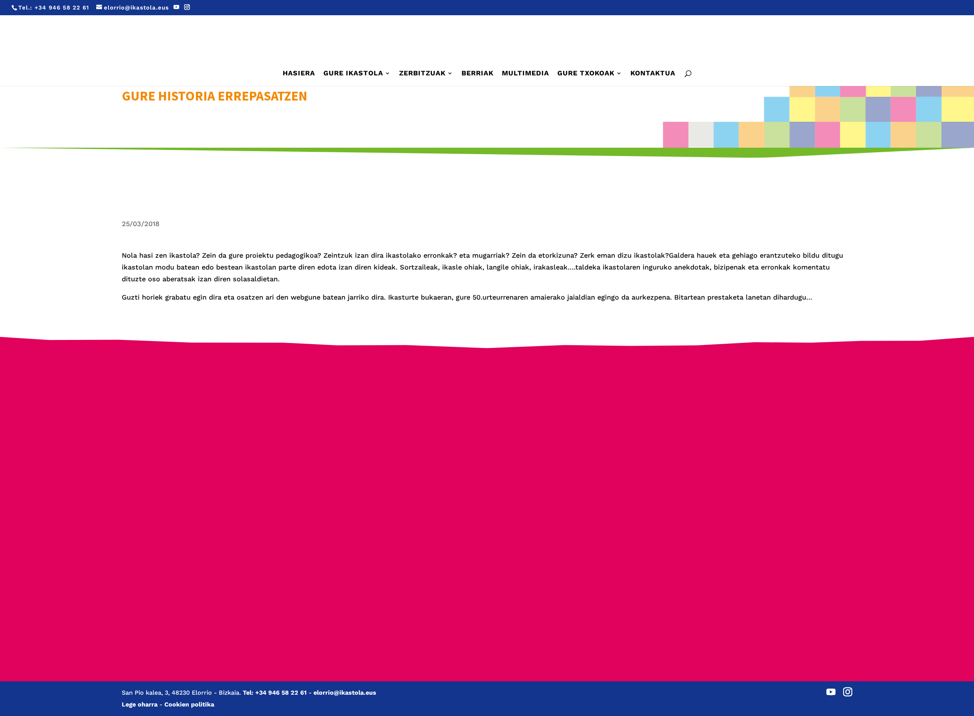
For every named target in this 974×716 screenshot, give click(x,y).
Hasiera (299, 73)
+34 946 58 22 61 (62, 7)
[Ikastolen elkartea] (198, 415)
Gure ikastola (353, 73)
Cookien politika (189, 704)
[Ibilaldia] (390, 492)
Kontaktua (652, 73)
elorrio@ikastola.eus (345, 692)
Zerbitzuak (422, 73)
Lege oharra (140, 704)
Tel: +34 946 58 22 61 (275, 692)
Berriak (477, 73)
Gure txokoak (585, 73)
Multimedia (525, 73)
